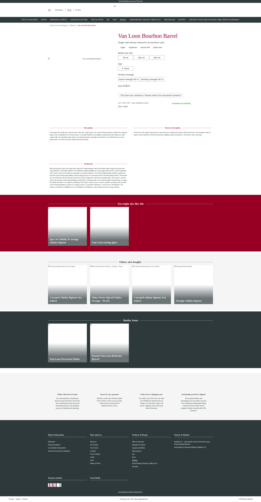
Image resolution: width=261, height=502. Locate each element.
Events (78, 10)
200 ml (143, 57)
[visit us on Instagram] (99, 485)
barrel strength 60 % (129, 79)
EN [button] (49, 10)
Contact (93, 451)
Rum (134, 457)
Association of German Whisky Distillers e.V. (190, 447)
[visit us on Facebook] (91, 485)
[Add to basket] (49, 31)
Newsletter (127, 3)
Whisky (134, 460)
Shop (69, 10)
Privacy (11, 499)
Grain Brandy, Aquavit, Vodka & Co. (145, 463)
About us (93, 442)
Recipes (135, 466)
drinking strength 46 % (152, 79)
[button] (202, 10)
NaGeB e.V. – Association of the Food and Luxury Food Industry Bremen (192, 443)
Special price (137, 451)
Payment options (54, 445)
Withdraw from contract (130, 492)
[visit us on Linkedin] (102, 485)
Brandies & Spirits (138, 445)
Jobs (92, 460)
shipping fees (143, 499)
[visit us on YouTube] (95, 485)
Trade (92, 457)
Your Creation (95, 454)
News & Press (95, 463)
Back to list (54, 25)
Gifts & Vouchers (138, 442)
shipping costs (142, 103)
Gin (133, 454)
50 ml (128, 57)
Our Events (94, 445)
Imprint (18, 499)
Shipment (51, 442)
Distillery (59, 10)
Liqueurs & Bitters (138, 448)
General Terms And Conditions (59, 451)
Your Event (94, 448)
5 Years (127, 68)
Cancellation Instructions (57, 448)
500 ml (159, 57)
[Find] (197, 10)
